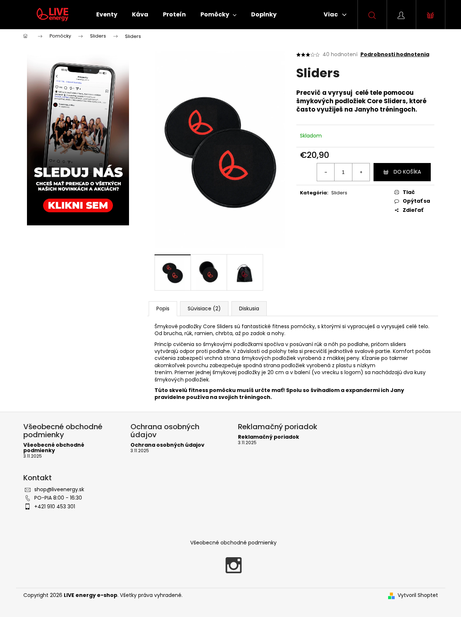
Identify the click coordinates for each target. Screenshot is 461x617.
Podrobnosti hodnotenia (394, 54)
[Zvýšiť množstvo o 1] (361, 172)
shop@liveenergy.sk (59, 489)
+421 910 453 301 (54, 506)
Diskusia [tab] (249, 308)
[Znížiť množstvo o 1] (326, 172)
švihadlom (325, 390)
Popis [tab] (162, 308)
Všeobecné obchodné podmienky (53, 448)
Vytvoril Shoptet (418, 595)
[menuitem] (107, 14)
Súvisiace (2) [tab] (204, 308)
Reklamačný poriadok (268, 437)
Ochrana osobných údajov (167, 445)
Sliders (339, 192)
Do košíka (407, 171)
